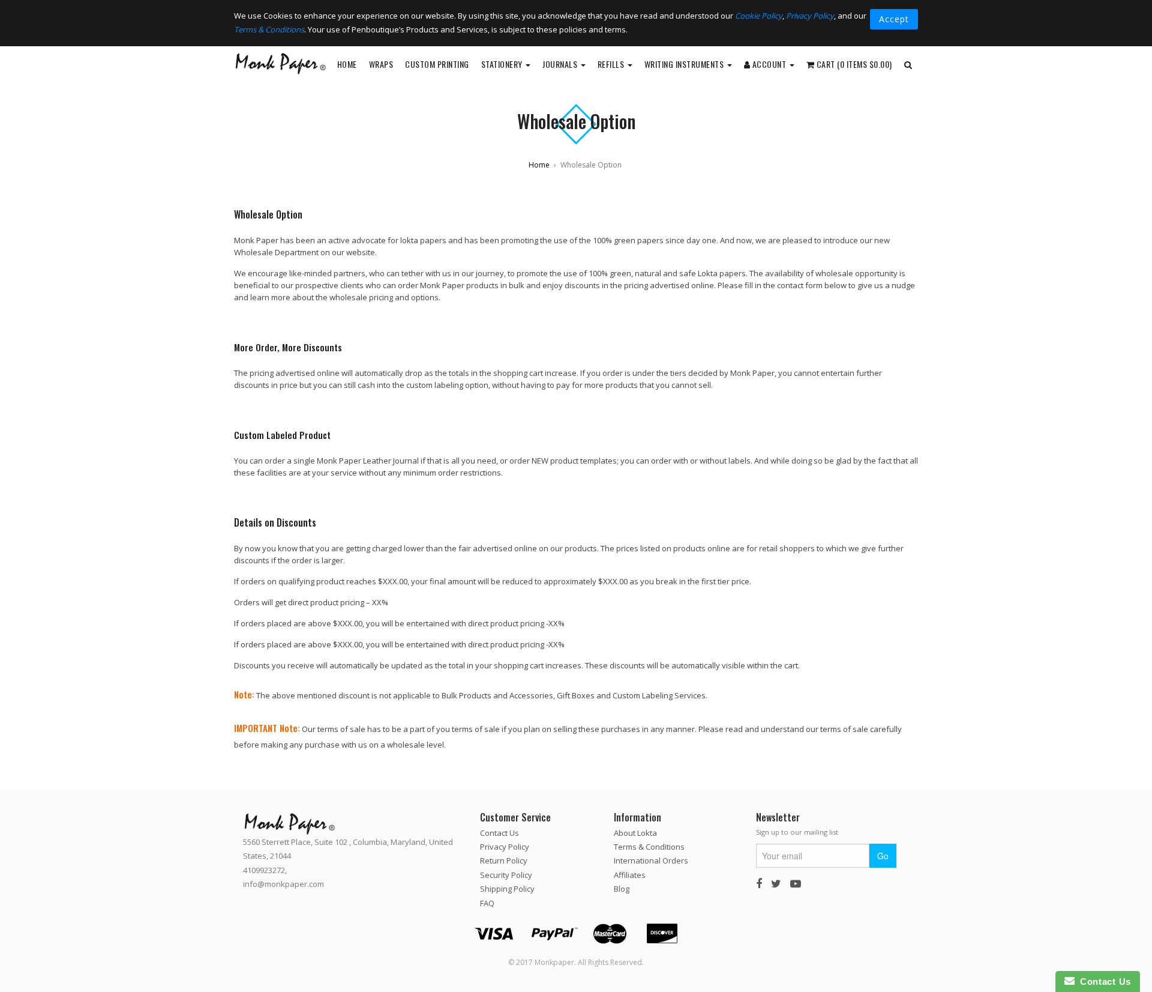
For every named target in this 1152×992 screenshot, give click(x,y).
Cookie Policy (758, 15)
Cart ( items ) (853, 64)
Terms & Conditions (269, 29)
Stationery (503, 64)
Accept (894, 19)
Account (769, 64)
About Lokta (635, 832)
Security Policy (506, 875)
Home (347, 64)
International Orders (651, 860)
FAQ (487, 902)
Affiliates (630, 875)
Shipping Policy (507, 888)
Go (883, 856)
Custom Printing (437, 64)
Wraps (381, 64)
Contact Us (499, 832)
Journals (561, 64)
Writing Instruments (685, 64)
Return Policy (503, 860)
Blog (621, 888)
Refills (612, 64)
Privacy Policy (810, 15)
